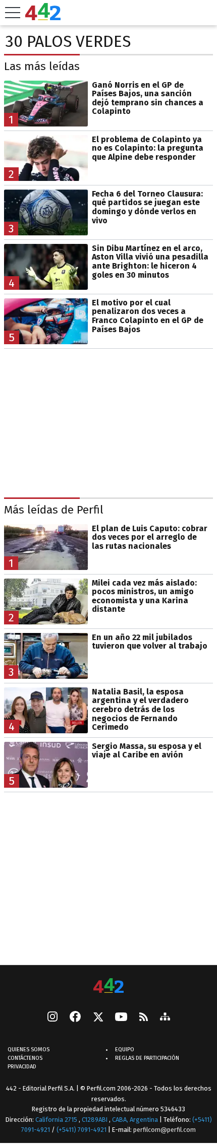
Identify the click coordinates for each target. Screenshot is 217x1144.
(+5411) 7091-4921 (81, 1129)
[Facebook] (75, 1017)
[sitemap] (165, 1017)
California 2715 (57, 1119)
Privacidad (22, 1066)
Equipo (124, 1049)
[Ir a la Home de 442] (43, 17)
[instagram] (52, 1017)
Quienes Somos (28, 1049)
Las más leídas (42, 66)
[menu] (12, 12)
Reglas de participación (147, 1058)
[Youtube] (121, 1017)
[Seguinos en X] (98, 1017)
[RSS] (143, 1017)
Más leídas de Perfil (53, 510)
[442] (108, 986)
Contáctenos (25, 1058)
